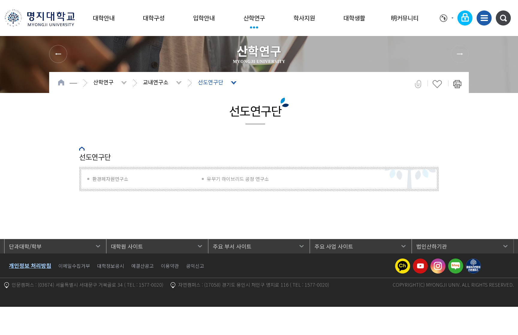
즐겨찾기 (437, 83)
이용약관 (170, 265)
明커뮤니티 (404, 17)
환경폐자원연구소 (110, 178)
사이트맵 (484, 17)
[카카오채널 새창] (402, 262)
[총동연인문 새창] (473, 262)
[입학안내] (58, 54)
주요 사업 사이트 (333, 246)
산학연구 (254, 17)
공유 (418, 83)
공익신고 (195, 265)
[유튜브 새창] (420, 262)
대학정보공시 (110, 265)
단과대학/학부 (25, 246)
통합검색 (503, 17)
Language (446, 18)
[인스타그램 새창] (437, 262)
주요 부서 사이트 (232, 246)
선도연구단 (210, 82)
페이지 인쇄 (457, 83)
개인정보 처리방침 (30, 265)
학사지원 (304, 17)
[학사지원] (460, 54)
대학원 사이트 (127, 246)
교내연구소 (155, 82)
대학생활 (354, 17)
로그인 (464, 17)
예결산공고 (142, 265)
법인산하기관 (431, 246)
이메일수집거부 (74, 265)
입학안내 (204, 17)
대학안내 (104, 17)
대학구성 (154, 17)
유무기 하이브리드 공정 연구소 (238, 178)
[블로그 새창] (455, 262)
